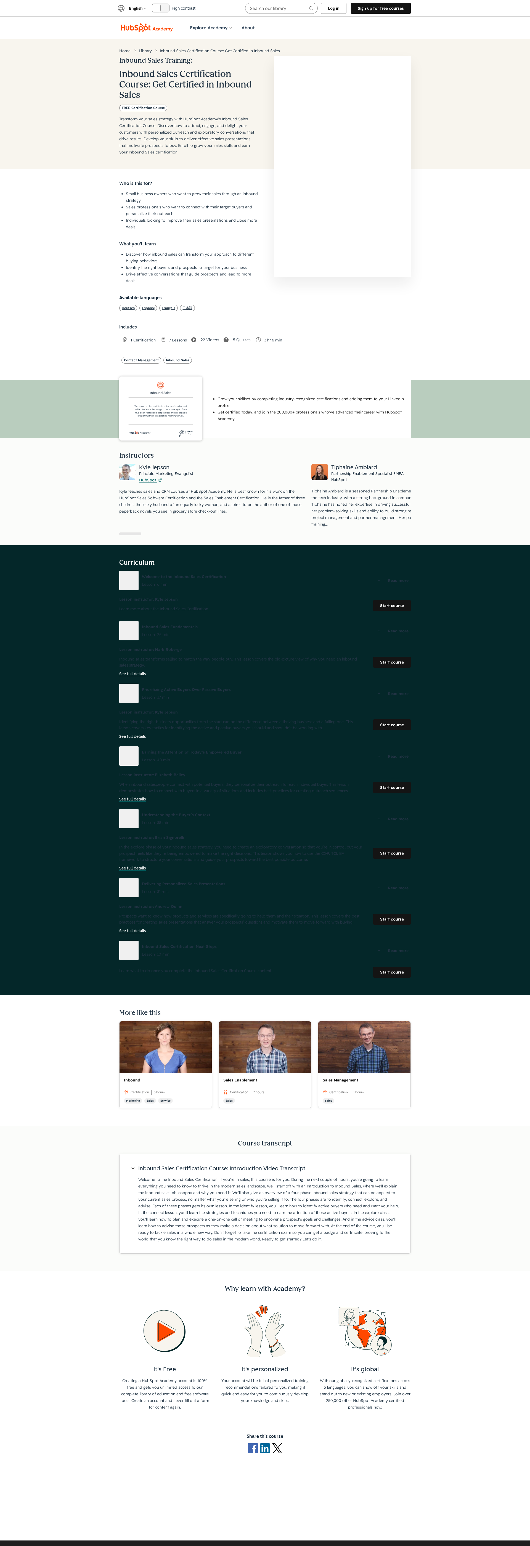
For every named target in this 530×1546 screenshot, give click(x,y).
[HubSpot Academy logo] (146, 27)
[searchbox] (281, 8)
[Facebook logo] (254, 1448)
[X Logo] (277, 1448)
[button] (265, 580)
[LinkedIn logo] (266, 1448)
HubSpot (148, 480)
